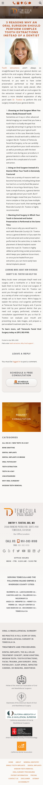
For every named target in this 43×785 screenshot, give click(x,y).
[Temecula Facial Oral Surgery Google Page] (4, 550)
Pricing (34, 775)
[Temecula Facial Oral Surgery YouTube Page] (23, 550)
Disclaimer (25, 779)
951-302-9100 (28, 541)
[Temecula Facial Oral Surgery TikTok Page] (39, 550)
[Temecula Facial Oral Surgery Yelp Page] (9, 550)
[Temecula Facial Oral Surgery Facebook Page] (13, 550)
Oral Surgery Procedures (24, 772)
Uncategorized (8, 476)
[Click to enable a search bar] (40, 3)
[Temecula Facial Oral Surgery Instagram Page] (29, 550)
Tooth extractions (10, 68)
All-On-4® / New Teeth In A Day (15, 443)
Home (10, 762)
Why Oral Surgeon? (27, 343)
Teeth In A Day (8, 471)
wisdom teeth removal (12, 485)
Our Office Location (21, 534)
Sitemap (36, 779)
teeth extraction (15, 343)
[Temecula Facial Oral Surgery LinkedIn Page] (34, 550)
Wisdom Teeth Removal (23, 769)
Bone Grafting (8, 448)
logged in (16, 361)
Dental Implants (9, 452)
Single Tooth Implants (15, 765)
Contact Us (13, 779)
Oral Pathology (9, 462)
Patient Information (19, 775)
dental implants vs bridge (13, 457)
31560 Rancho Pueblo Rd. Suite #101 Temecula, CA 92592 (21, 528)
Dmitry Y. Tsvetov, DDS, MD (21, 522)
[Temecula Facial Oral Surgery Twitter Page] (18, 550)
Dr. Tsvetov (17, 99)
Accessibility (23, 782)
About (18, 762)
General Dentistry (31, 762)
